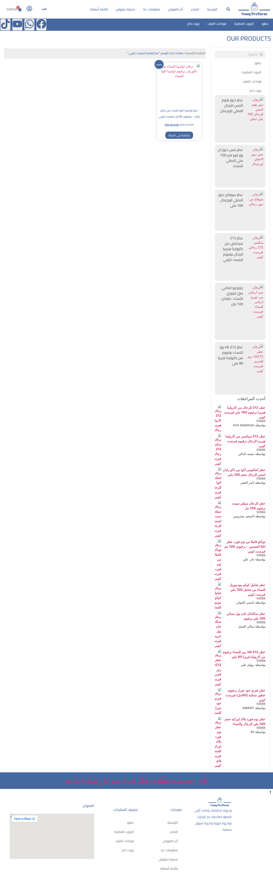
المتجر (195, 9)
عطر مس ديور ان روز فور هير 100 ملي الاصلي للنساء (230, 157)
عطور (265, 24)
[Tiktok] (5, 24)
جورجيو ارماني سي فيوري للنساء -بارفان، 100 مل (232, 295)
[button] (228, 9)
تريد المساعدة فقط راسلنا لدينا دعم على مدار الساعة (136, 780)
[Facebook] (41, 24)
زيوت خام (193, 24)
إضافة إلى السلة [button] (179, 135)
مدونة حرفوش (125, 9)
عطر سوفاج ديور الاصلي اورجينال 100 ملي (230, 200)
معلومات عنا (151, 9)
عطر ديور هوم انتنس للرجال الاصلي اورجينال (231, 105)
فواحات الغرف (216, 24)
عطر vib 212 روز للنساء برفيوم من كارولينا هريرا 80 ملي (230, 355)
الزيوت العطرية (244, 24)
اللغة (44, 9)
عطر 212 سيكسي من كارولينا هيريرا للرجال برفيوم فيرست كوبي (233, 249)
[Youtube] (17, 24)
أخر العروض (175, 9)
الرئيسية (212, 9)
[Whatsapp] (29, 24)
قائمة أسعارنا (99, 9)
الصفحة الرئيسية (195, 53)
